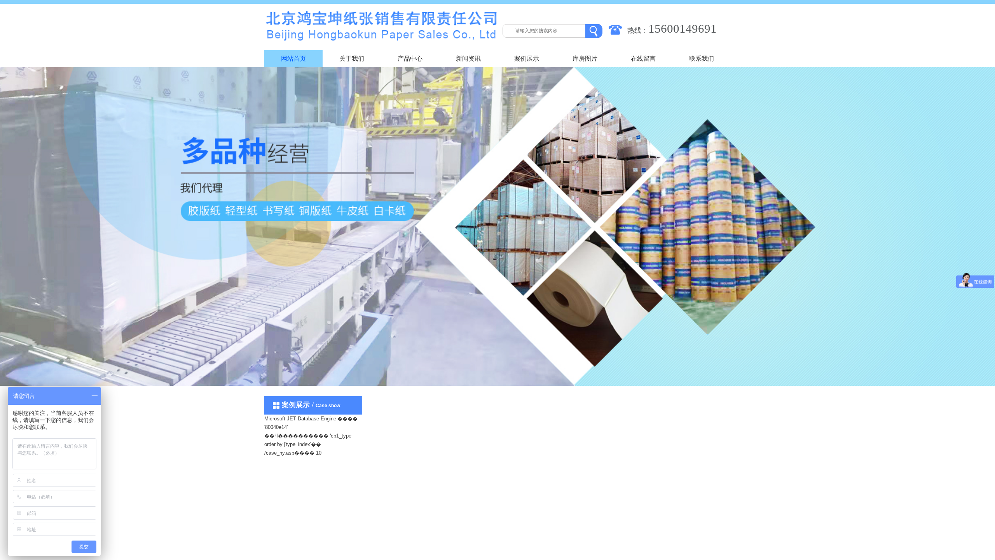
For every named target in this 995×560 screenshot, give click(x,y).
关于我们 (351, 58)
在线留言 (643, 58)
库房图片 (585, 58)
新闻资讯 (468, 58)
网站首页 (293, 58)
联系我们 (701, 58)
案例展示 (526, 58)
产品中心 (410, 58)
